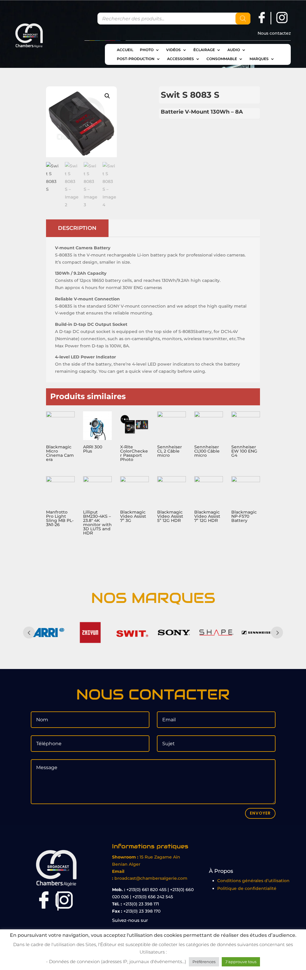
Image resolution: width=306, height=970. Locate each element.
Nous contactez (274, 33)
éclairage (204, 50)
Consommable (221, 59)
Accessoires (180, 59)
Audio (233, 50)
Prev (29, 632)
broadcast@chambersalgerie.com (150, 878)
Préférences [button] (203, 961)
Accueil (125, 50)
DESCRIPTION (77, 228)
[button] (107, 96)
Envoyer (260, 813)
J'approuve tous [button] (240, 961)
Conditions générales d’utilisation (253, 880)
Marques (259, 59)
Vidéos (173, 50)
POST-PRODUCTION (135, 59)
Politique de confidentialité (246, 888)
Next (277, 632)
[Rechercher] (242, 19)
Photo (147, 50)
